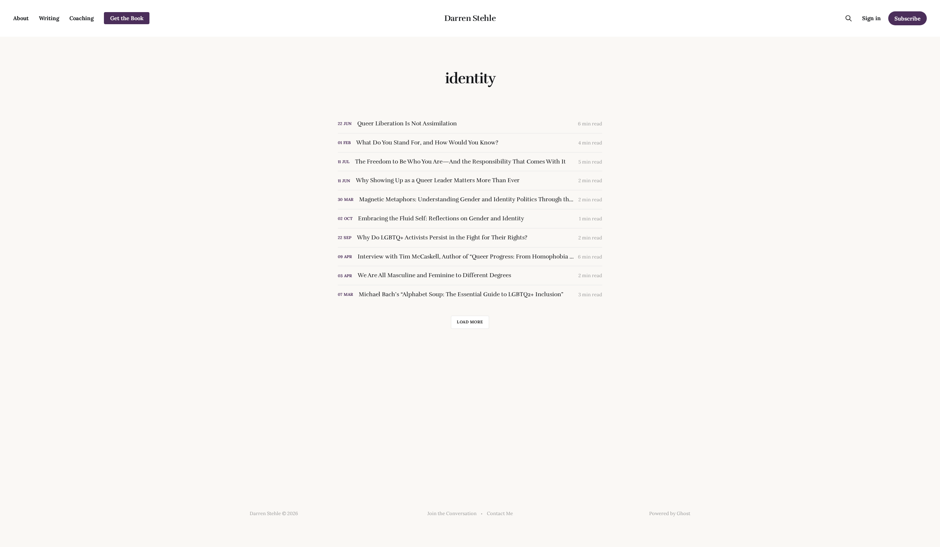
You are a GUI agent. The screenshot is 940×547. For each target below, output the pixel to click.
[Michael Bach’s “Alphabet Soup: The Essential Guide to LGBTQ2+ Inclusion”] (470, 294)
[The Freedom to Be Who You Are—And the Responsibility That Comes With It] (470, 162)
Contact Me (500, 513)
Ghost (683, 513)
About (21, 18)
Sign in (871, 18)
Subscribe (907, 18)
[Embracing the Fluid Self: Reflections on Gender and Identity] (470, 218)
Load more (470, 321)
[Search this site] (848, 18)
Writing (49, 18)
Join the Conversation (452, 513)
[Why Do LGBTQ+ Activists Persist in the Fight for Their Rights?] (470, 237)
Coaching (81, 18)
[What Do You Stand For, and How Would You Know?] (470, 142)
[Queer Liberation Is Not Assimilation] (470, 123)
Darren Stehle (470, 18)
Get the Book (127, 18)
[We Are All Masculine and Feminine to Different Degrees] (470, 275)
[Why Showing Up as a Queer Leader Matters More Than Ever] (470, 180)
